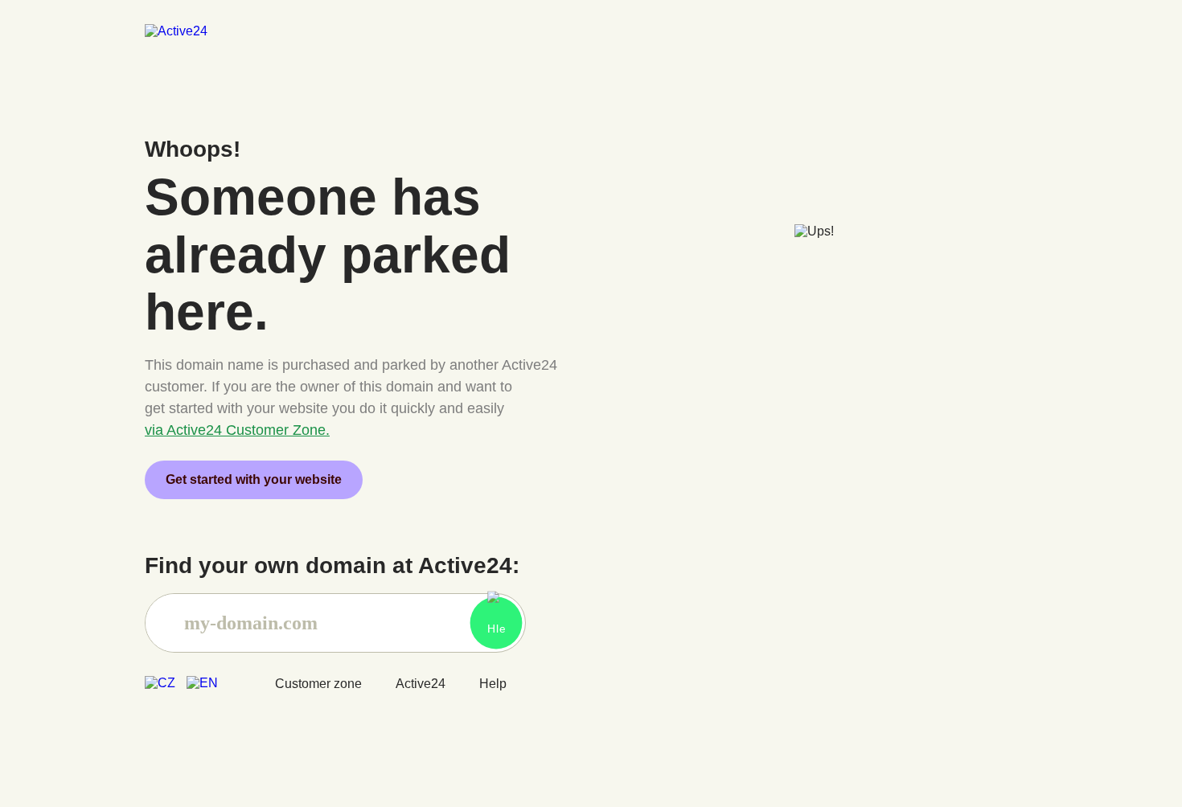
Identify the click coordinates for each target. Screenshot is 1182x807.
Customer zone (318, 683)
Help (493, 683)
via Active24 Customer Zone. (237, 430)
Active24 (420, 683)
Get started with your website (254, 479)
